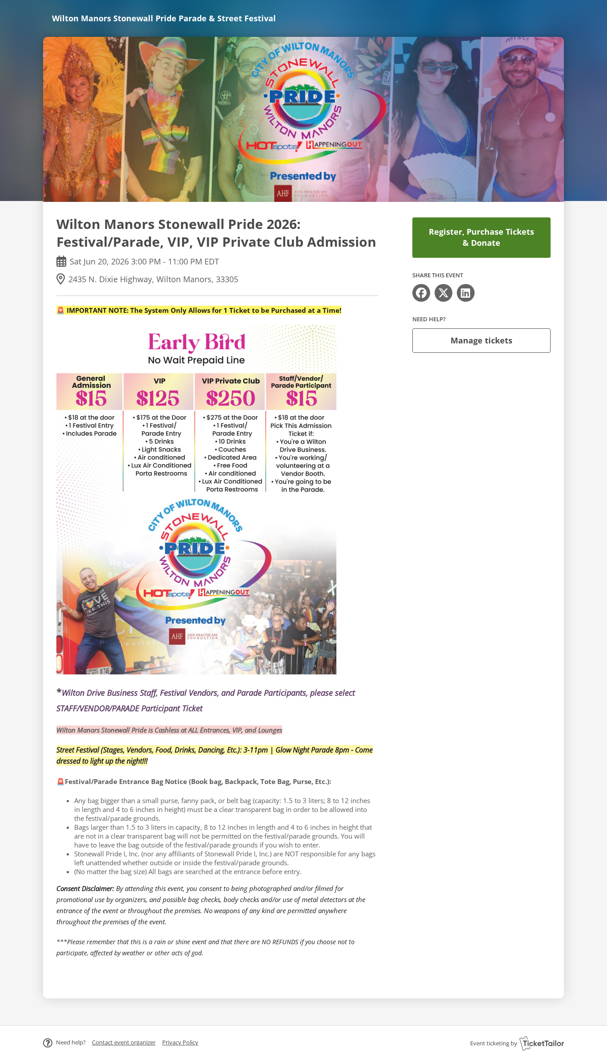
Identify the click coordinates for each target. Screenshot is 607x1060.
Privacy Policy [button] (180, 1042)
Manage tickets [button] (481, 340)
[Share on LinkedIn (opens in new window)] (466, 293)
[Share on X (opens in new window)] (443, 293)
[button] (124, 1042)
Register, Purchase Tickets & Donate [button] (481, 237)
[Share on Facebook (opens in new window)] (421, 293)
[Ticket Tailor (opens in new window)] (541, 1043)
